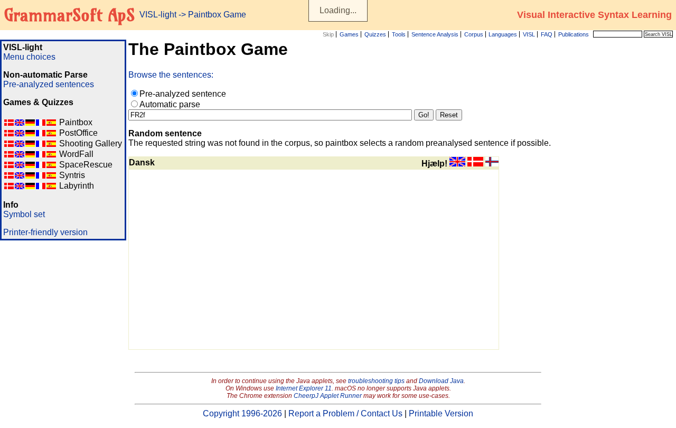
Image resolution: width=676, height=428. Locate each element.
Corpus (473, 34)
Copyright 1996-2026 (242, 413)
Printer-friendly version (45, 232)
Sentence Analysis (434, 34)
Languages (503, 34)
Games (349, 34)
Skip (328, 34)
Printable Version (441, 413)
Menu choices (29, 56)
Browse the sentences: (170, 74)
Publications (573, 34)
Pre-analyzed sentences (48, 84)
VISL (529, 34)
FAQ (546, 34)
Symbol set (24, 214)
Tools (399, 34)
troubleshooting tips (376, 381)
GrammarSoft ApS (69, 14)
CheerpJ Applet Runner (328, 395)
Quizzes (375, 34)
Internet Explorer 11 (304, 388)
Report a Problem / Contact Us (345, 413)
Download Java (441, 381)
